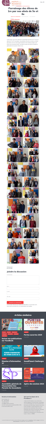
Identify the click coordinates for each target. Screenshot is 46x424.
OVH (23, 420)
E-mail (8, 291)
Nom (8, 286)
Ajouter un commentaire (15, 16)
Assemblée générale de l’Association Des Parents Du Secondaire (11, 386)
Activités (8, 332)
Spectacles (5, 335)
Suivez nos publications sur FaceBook (12, 340)
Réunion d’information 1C (11, 362)
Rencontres (32, 381)
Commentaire (9, 274)
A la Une (4, 332)
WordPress (31, 420)
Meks (38, 420)
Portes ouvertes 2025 (33, 335)
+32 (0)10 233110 (5, 402)
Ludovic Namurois (16, 421)
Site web (8, 296)
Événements (14, 332)
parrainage (9, 267)
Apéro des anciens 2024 (34, 384)
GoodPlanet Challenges (34, 361)
